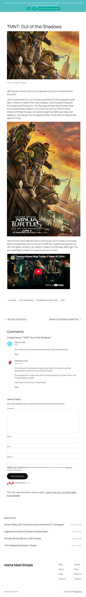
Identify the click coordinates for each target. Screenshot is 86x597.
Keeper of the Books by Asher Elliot (64, 319)
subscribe (68, 467)
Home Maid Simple (18, 565)
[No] (83, 6)
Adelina (16, 82)
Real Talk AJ (19, 363)
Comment (11, 408)
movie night (12, 300)
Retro (17, 345)
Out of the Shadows (26, 300)
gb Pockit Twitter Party (17, 319)
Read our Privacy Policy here (49, 8)
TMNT (62, 300)
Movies (23, 82)
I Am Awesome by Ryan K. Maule (20, 545)
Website (10, 457)
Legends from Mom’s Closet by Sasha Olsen (26, 531)
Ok (29, 8)
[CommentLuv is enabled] (19, 484)
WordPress (78, 592)
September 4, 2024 (21, 360)
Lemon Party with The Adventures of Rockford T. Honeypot (34, 524)
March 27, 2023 (20, 342)
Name (9, 436)
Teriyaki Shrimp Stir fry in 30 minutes (22, 538)
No (34, 8)
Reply (17, 354)
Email (9, 446)
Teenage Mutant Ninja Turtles (47, 300)
